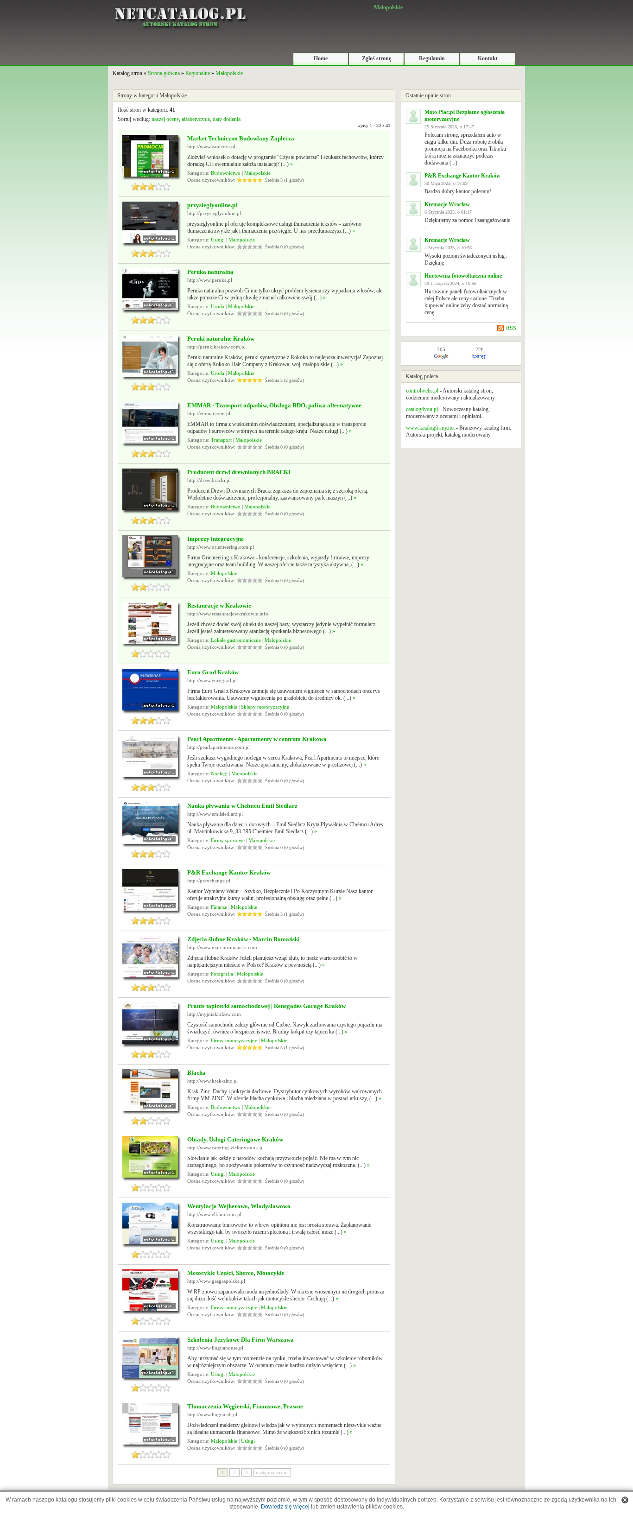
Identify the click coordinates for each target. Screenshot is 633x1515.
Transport (221, 440)
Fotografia (222, 973)
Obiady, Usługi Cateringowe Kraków (235, 1139)
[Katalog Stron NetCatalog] (180, 3)
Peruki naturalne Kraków (220, 338)
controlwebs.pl (422, 390)
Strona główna (164, 73)
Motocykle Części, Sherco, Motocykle (236, 1272)
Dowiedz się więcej (285, 1506)
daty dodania (227, 119)
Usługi (218, 239)
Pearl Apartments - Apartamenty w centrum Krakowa (257, 738)
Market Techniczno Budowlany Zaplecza (240, 138)
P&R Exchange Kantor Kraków (229, 872)
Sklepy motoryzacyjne (265, 707)
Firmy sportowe (228, 840)
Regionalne (197, 73)
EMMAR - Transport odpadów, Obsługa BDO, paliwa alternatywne (274, 405)
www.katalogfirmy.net (430, 428)
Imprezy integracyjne (215, 538)
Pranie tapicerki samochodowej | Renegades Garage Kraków (266, 1005)
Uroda (217, 306)
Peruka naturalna (210, 271)
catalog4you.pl (422, 409)
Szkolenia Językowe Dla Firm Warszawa (240, 1339)
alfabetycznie (196, 119)
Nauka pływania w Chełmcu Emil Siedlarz (242, 805)
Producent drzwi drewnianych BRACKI (239, 472)
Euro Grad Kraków (213, 672)
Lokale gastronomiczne (236, 640)
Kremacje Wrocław (447, 204)
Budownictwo (226, 173)
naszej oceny (165, 119)
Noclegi (219, 773)
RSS (511, 328)
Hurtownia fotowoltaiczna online (463, 276)
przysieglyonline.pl (212, 205)
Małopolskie (229, 73)
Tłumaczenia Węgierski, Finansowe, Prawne (245, 1406)
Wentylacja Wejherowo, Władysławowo (239, 1206)
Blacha (196, 1072)
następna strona (272, 1472)
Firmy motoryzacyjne (234, 1040)
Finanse (219, 907)
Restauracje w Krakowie (219, 605)
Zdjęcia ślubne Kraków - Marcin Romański (243, 939)
